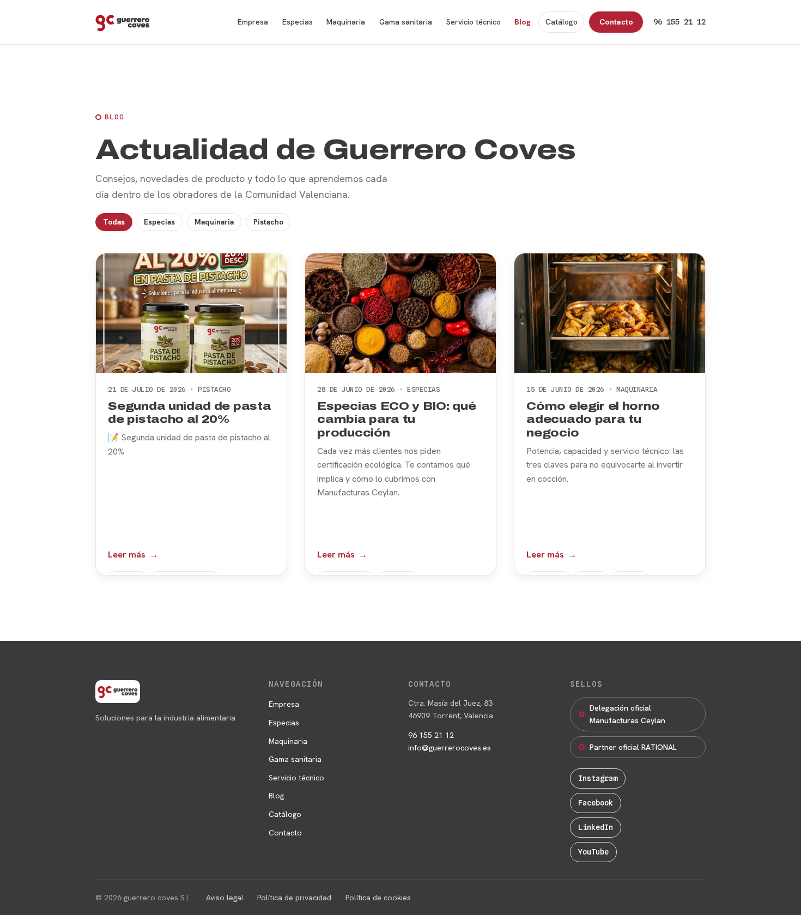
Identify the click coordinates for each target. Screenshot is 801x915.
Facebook (595, 802)
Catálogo (561, 22)
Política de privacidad (294, 897)
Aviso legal (225, 897)
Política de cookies (378, 897)
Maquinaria (345, 22)
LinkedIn (595, 827)
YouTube (593, 851)
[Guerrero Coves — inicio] (122, 22)
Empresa (253, 22)
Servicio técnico (473, 22)
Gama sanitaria (405, 22)
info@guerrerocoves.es (449, 748)
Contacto (616, 22)
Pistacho (268, 222)
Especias (297, 22)
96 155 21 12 (679, 21)
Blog (522, 22)
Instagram (597, 778)
